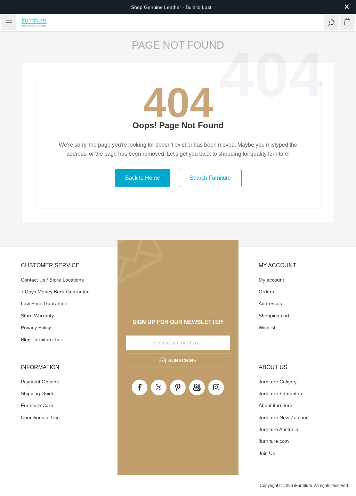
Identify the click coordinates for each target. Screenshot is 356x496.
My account (271, 280)
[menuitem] (59, 280)
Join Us (267, 453)
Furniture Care (37, 405)
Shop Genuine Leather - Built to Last (171, 7)
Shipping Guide (38, 393)
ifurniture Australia (278, 429)
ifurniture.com (274, 441)
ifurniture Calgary (278, 381)
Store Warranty (37, 315)
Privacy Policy (36, 327)
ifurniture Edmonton (280, 393)
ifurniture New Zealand (284, 417)
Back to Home (142, 178)
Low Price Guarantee (44, 303)
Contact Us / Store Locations (52, 280)
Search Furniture (210, 178)
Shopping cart (274, 315)
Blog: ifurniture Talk (42, 339)
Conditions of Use (40, 417)
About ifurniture (275, 405)
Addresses (270, 303)
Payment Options (40, 381)
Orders (266, 291)
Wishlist (267, 327)
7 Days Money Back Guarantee (55, 291)
